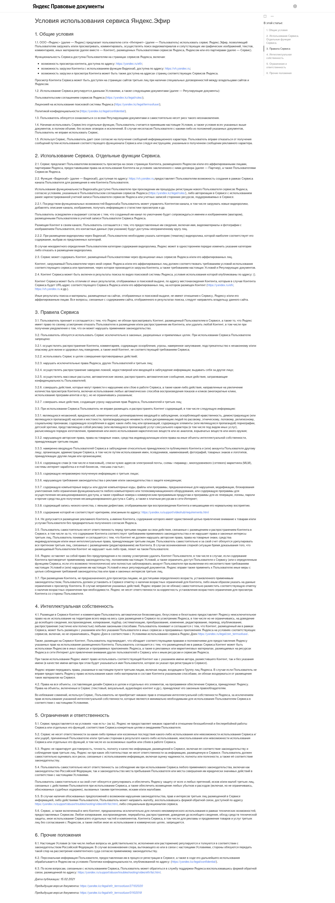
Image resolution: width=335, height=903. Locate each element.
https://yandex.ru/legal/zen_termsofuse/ (223, 634)
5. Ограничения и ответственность (276, 65)
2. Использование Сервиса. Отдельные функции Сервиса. (282, 39)
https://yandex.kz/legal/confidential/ (103, 111)
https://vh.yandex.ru (177, 68)
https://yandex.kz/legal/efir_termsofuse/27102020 (111, 886)
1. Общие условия (277, 30)
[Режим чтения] (265, 16)
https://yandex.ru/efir (129, 63)
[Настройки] (295, 6)
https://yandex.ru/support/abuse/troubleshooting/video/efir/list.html (76, 804)
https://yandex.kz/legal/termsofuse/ (137, 104)
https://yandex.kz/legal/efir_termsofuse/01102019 (111, 892)
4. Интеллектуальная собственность (279, 56)
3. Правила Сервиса (278, 48)
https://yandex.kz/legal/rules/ (124, 97)
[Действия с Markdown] (272, 16)
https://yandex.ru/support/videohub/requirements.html (175, 512)
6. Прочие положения (279, 73)
